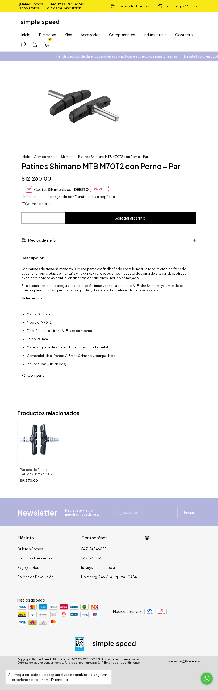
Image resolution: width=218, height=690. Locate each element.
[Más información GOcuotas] (99, 189)
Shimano (68, 157)
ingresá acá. (91, 662)
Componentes (122, 34)
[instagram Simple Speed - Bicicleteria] (147, 538)
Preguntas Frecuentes (66, 4)
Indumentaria (155, 34)
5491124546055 (94, 549)
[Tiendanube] (184, 661)
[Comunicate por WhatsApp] (207, 679)
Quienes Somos (30, 4)
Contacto (184, 34)
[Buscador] (23, 45)
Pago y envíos (28, 8)
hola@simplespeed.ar (98, 568)
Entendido (59, 680)
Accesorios (90, 34)
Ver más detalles (39, 204)
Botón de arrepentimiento (122, 662)
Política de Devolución (63, 8)
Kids (68, 34)
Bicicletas (47, 34)
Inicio (26, 34)
